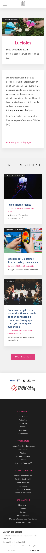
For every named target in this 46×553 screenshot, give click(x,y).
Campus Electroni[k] (23, 482)
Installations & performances (23, 446)
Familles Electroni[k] (23, 479)
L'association (23, 416)
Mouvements (23, 486)
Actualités (23, 420)
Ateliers (23, 453)
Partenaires (23, 433)
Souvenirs (23, 423)
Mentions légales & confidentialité (23, 519)
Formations (23, 449)
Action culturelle (23, 456)
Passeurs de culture (23, 493)
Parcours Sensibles (23, 489)
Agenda (23, 508)
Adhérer (23, 427)
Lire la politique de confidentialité (14, 542)
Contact (23, 512)
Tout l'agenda (23, 357)
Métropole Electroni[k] (23, 463)
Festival (23, 460)
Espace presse (23, 515)
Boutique (23, 430)
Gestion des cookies (23, 522)
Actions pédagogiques (23, 475)
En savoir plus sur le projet (18, 142)
